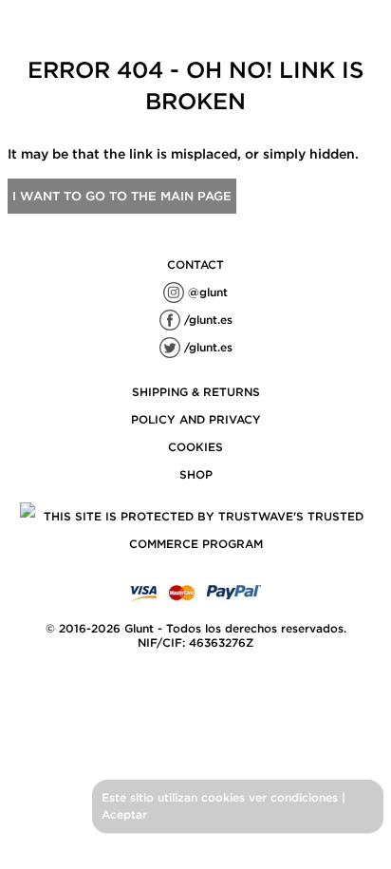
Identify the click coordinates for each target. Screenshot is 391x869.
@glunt (206, 292)
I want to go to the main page (122, 196)
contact (195, 264)
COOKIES (195, 447)
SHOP (196, 474)
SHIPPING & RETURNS (196, 392)
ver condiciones (293, 797)
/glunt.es (206, 319)
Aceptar (124, 814)
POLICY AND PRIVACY (196, 419)
